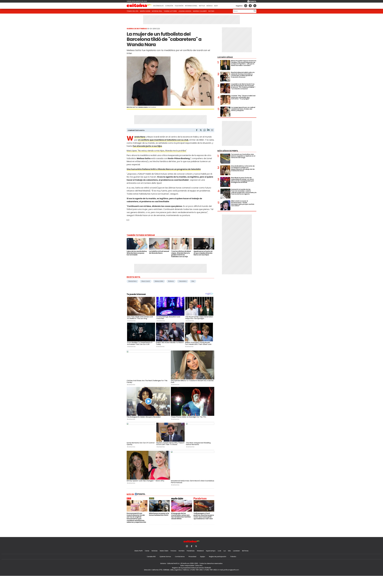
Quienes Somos (165, 557)
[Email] (212, 130)
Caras (147, 551)
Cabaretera (183, 281)
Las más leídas (225, 57)
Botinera (171, 281)
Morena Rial (157, 11)
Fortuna (173, 551)
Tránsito (233, 557)
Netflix (202, 6)
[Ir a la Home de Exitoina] (139, 6)
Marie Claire (164, 551)
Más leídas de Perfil (227, 151)
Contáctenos (180, 557)
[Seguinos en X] (254, 5)
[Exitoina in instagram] (245, 5)
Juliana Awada (184, 11)
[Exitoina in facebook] (250, 5)
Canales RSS (151, 557)
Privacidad (192, 557)
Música (209, 6)
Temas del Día (132, 11)
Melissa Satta (159, 281)
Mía (229, 551)
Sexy (216, 6)
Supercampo (210, 551)
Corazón (169, 6)
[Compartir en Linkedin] (208, 130)
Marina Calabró (200, 11)
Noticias (154, 551)
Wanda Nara (132, 281)
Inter (193, 281)
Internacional (191, 6)
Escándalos (158, 6)
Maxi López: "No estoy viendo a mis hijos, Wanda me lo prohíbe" (157, 150)
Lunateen (236, 551)
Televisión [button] (179, 6)
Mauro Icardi (146, 281)
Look (219, 551)
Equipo (202, 557)
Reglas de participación (217, 557)
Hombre (181, 551)
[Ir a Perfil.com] (251, 2)
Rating (211, 11)
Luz (225, 551)
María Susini (145, 11)
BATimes (245, 551)
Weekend (200, 551)
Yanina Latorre (170, 11)
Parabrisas (190, 551)
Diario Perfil (138, 551)
